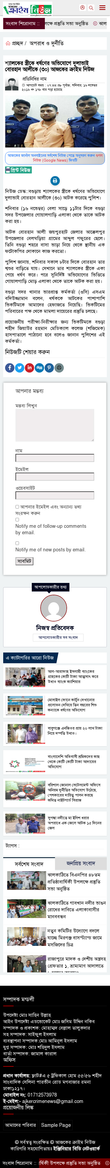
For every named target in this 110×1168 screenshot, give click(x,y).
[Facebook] (9, 368)
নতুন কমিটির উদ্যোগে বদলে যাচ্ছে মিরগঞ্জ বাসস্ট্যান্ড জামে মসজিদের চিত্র (75, 938)
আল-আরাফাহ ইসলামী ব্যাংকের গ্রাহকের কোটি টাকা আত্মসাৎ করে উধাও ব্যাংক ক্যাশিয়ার (73, 676)
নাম (18, 451)
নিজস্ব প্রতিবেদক (55, 628)
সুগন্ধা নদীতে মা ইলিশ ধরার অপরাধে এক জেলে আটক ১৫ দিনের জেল (74, 823)
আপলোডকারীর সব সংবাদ (58, 637)
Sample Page (56, 1125)
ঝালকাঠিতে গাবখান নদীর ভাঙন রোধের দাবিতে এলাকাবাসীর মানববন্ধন (77, 910)
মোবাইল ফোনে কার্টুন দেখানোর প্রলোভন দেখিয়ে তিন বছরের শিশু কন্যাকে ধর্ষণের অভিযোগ (72, 704)
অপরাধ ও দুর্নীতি (47, 43)
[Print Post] (55, 180)
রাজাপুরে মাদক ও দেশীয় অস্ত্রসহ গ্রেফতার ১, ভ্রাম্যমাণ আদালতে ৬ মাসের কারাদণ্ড (77, 966)
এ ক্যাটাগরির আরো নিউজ (30, 658)
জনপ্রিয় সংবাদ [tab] (81, 863)
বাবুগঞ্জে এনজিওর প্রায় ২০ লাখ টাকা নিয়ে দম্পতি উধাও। (75, 731)
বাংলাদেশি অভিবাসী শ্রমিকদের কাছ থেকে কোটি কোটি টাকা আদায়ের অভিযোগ (74, 761)
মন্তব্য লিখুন (26, 406)
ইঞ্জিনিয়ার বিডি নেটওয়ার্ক (76, 1149)
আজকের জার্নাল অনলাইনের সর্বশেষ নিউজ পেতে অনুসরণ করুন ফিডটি (55, 158)
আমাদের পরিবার (20, 1125)
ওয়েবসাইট (25, 488)
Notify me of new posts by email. (50, 550)
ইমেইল (22, 469)
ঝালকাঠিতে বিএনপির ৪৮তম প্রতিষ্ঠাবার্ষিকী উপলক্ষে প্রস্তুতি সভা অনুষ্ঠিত (74, 882)
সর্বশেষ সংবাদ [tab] (29, 864)
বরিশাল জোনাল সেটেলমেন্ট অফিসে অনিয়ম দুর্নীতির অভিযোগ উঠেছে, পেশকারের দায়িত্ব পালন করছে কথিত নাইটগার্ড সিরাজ (74, 793)
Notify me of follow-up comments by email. (50, 529)
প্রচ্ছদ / (18, 43)
